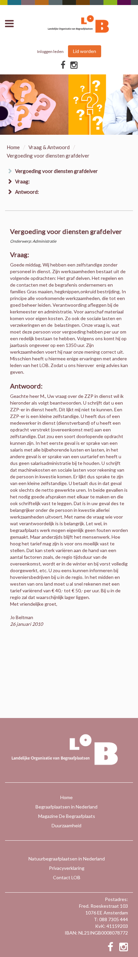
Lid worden (84, 51)
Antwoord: (27, 192)
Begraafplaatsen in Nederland (66, 807)
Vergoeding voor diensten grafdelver (56, 171)
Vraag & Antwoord (49, 147)
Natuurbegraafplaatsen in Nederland (66, 858)
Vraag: (22, 181)
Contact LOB (66, 877)
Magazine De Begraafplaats (66, 816)
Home (13, 147)
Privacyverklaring (66, 868)
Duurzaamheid (66, 825)
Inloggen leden (50, 51)
